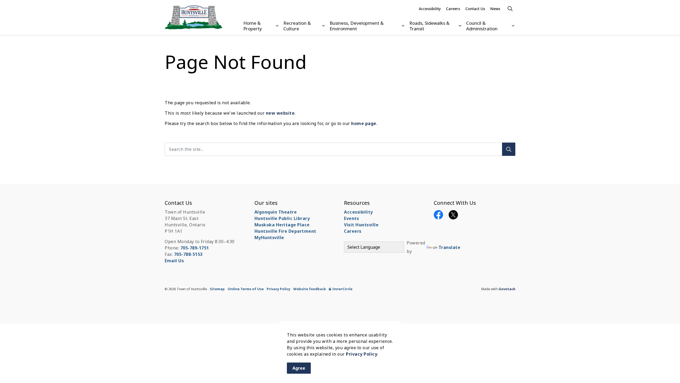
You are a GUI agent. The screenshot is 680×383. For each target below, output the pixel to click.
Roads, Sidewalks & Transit (429, 25)
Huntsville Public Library (282, 218)
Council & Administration (482, 25)
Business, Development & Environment (357, 25)
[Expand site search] (510, 8)
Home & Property (252, 25)
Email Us (174, 261)
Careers (453, 8)
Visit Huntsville (361, 225)
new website (280, 113)
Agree (298, 368)
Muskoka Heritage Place (282, 225)
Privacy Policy (361, 354)
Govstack (507, 288)
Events (351, 218)
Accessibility (430, 8)
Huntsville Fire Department (285, 231)
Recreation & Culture (297, 25)
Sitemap (217, 288)
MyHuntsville (269, 237)
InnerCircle (342, 288)
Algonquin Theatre (275, 212)
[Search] (508, 149)
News (495, 8)
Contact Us (475, 8)
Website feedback (309, 288)
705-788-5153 (188, 254)
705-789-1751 (194, 248)
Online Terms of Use (246, 288)
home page (363, 123)
